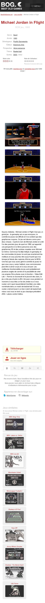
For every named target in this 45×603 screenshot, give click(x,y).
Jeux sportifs (18, 14)
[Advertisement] (22, 99)
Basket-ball (17, 51)
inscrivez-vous (17, 69)
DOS (15, 54)
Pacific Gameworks (20, 41)
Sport (15, 35)
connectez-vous (30, 69)
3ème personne (19, 48)
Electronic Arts (18, 44)
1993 (15, 38)
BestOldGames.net (6, 14)
